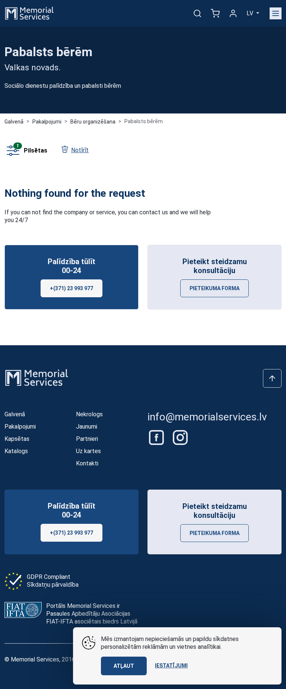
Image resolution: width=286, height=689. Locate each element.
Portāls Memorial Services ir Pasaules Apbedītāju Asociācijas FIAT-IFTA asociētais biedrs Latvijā (91, 613)
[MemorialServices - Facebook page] (157, 436)
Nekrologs (89, 414)
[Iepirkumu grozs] (215, 13)
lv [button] (251, 13)
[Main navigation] (276, 13)
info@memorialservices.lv (207, 417)
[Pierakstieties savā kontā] (233, 13)
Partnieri (87, 438)
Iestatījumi (171, 666)
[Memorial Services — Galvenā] (29, 13)
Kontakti (87, 463)
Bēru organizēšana (92, 122)
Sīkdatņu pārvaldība (53, 584)
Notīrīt (80, 150)
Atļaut (124, 666)
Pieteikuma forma (214, 288)
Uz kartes (88, 451)
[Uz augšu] (272, 378)
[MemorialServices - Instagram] (180, 436)
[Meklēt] (197, 13)
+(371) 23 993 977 (71, 288)
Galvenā (13, 122)
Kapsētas (16, 438)
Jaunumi (86, 426)
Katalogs (16, 451)
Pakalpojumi (46, 122)
